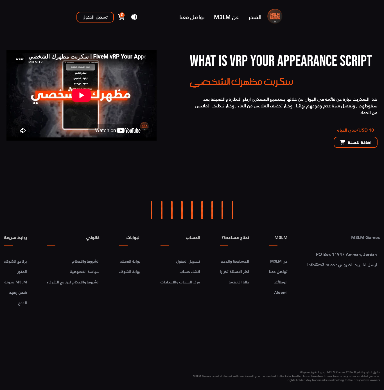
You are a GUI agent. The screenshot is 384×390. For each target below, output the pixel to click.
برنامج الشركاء (15, 261)
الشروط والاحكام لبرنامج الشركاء (73, 282)
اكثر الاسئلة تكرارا (234, 271)
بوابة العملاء (130, 261)
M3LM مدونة (15, 282)
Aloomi (281, 292)
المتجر (254, 17)
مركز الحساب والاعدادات (180, 282)
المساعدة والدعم (235, 261)
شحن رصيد (18, 292)
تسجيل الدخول (95, 17)
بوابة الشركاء (130, 271)
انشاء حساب (190, 271)
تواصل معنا (192, 17)
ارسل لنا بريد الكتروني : (342, 265)
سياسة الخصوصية (85, 271)
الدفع (22, 302)
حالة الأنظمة (239, 282)
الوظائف (281, 282)
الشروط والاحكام (86, 261)
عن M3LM (226, 17)
